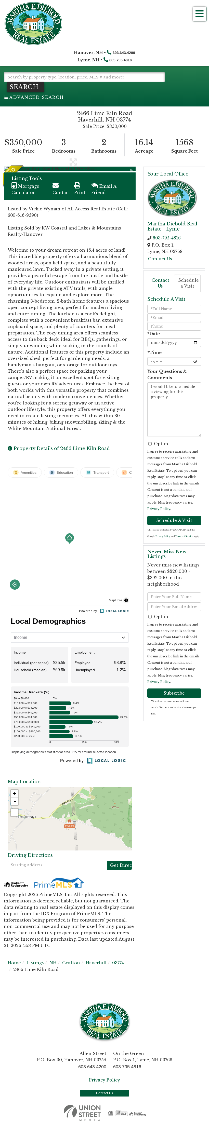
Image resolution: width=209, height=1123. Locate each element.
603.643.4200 (124, 53)
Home (14, 962)
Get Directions (121, 865)
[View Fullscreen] (14, 812)
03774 (118, 962)
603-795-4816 (167, 237)
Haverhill (96, 962)
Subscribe (174, 693)
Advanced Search (36, 97)
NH (53, 962)
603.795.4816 (120, 60)
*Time (154, 352)
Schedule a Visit (188, 283)
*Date (153, 333)
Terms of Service (184, 536)
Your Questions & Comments (167, 374)
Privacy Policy (158, 509)
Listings (35, 962)
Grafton (71, 962)
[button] (25, 87)
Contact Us (160, 258)
